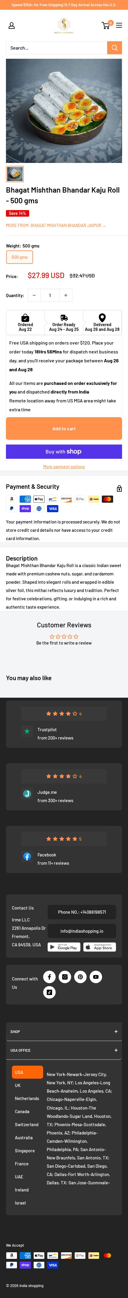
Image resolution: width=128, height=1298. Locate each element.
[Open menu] (119, 25)
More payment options (64, 466)
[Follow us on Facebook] (49, 977)
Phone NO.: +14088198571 (82, 912)
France (22, 1163)
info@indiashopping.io (81, 931)
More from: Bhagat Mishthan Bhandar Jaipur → (56, 225)
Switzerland (26, 1124)
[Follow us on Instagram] (65, 977)
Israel (20, 1202)
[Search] (114, 47)
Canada (22, 1111)
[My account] (12, 25)
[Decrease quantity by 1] (34, 295)
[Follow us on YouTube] (96, 977)
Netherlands (27, 1098)
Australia (24, 1137)
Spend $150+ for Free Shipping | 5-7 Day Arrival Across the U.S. (64, 4)
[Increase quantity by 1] (66, 295)
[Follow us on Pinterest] (80, 977)
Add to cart (64, 428)
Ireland (22, 1189)
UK (18, 1085)
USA (19, 1072)
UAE (19, 1176)
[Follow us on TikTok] (49, 992)
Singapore (25, 1150)
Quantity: (15, 295)
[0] (106, 25)
